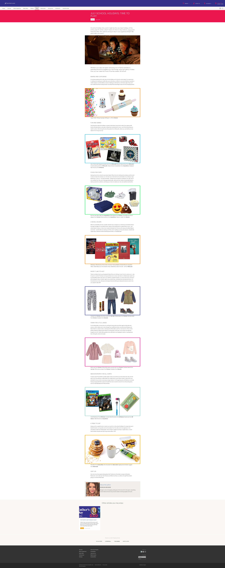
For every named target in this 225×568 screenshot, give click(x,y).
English (140, 557)
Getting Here (42, 8)
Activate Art (57, 8)
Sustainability (93, 556)
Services (9, 8)
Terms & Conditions (82, 566)
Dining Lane (50, 8)
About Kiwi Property (94, 549)
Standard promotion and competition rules (86, 564)
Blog (37, 8)
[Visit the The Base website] (117, 541)
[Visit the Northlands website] (126, 541)
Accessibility (93, 551)
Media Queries (93, 555)
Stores (3, 8)
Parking (32, 8)
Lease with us (93, 553)
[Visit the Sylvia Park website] (99, 541)
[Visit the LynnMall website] (108, 541)
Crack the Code (66, 8)
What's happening (17, 8)
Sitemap (80, 556)
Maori (140, 558)
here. (103, 477)
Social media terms (98, 564)
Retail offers (25, 8)
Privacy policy (105, 564)
